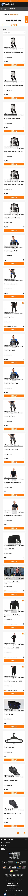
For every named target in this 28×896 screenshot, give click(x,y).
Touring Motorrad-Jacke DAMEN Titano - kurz (13, 151)
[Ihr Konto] (15, 894)
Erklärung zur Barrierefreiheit (14, 890)
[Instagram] (10, 875)
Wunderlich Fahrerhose (9, 317)
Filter (15, 25)
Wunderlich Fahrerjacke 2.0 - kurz (11, 251)
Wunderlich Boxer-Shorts (9, 548)
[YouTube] (14, 875)
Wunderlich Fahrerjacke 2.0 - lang (11, 383)
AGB (17, 883)
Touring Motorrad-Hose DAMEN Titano (12, 118)
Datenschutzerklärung (13, 885)
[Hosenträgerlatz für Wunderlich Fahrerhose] (14, 507)
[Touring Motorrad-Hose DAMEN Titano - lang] (14, 76)
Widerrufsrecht (13, 888)
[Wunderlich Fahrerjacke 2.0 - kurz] (14, 242)
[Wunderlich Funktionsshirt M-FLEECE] (14, 639)
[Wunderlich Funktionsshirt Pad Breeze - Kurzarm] (14, 573)
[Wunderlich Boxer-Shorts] (14, 540)
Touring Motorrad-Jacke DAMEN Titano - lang (13, 184)
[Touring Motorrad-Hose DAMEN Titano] (14, 109)
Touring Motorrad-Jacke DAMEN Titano (12, 218)
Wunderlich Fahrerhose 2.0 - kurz (11, 284)
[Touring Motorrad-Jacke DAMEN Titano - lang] (14, 176)
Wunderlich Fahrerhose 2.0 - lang (11, 449)
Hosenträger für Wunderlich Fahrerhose (12, 482)
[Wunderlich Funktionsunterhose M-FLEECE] (14, 672)
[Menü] (1, 8)
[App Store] (7, 862)
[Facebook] (6, 875)
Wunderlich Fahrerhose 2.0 (9, 416)
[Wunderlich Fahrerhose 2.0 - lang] (14, 440)
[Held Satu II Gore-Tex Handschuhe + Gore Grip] (14, 804)
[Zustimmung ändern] (5, 894)
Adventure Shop (11, 9)
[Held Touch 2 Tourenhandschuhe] (14, 771)
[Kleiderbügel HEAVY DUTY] (14, 738)
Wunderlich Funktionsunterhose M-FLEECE (13, 681)
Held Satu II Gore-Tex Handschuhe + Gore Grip (13, 813)
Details (14, 65)
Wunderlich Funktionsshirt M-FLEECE (11, 648)
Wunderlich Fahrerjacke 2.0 (9, 350)
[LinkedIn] (18, 875)
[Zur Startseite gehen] (7, 4)
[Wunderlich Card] (14, 855)
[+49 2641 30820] (26, 17)
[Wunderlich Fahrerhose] (14, 308)
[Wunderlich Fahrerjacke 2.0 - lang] (14, 374)
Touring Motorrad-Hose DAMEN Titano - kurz (13, 52)
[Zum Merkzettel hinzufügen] (23, 61)
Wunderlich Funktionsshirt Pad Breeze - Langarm (12, 615)
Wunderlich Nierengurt (8, 714)
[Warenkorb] (27, 8)
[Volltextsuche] (5, 8)
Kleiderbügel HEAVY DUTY (9, 747)
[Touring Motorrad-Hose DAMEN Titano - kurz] (14, 43)
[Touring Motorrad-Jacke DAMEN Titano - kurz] (14, 143)
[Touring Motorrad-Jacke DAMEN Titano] (14, 209)
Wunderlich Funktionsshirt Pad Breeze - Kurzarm (12, 582)
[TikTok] (22, 875)
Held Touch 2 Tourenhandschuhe (10, 780)
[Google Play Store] (20, 862)
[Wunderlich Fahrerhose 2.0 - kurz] (14, 275)
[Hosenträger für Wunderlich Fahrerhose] (14, 474)
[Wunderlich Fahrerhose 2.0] (14, 407)
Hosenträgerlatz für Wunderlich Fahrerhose (13, 515)
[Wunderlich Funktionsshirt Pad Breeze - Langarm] (14, 606)
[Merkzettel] (12, 894)
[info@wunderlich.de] (26, 21)
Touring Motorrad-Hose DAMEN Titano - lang (13, 85)
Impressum (11, 883)
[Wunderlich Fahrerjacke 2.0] (14, 341)
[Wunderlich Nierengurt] (14, 705)
